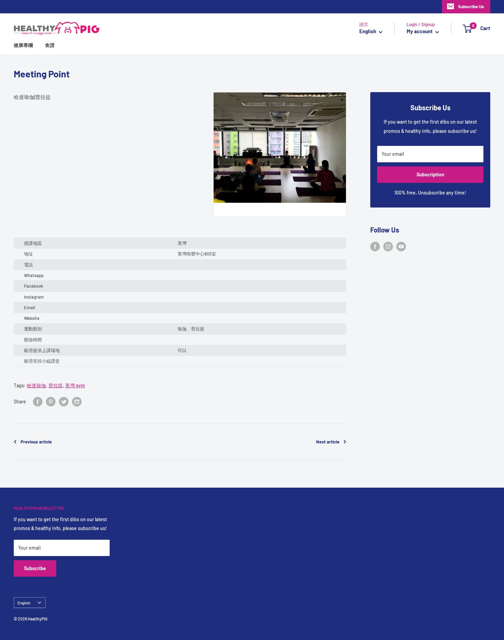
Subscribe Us (471, 6)
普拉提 (55, 385)
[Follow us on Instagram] (388, 246)
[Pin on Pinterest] (51, 401)
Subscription (430, 174)
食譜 (50, 45)
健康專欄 (23, 45)
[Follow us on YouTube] (401, 246)
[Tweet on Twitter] (64, 401)
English (23, 602)
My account (420, 31)
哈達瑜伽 (36, 385)
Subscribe (35, 568)
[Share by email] (77, 401)
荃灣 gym (75, 385)
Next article (327, 441)
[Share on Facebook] (38, 401)
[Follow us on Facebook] (375, 246)
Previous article (36, 441)
